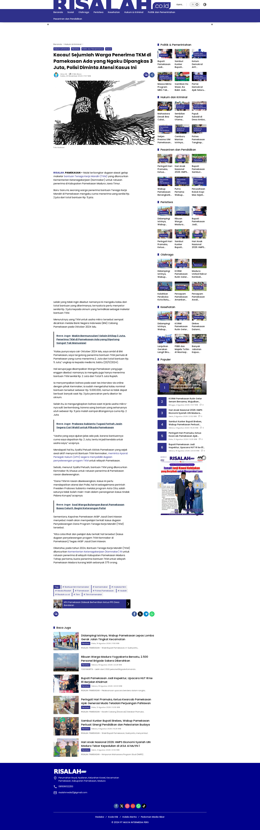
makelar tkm (120, 586)
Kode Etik (113, 816)
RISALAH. (59, 172)
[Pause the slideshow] (197, 485)
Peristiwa (75, 49)
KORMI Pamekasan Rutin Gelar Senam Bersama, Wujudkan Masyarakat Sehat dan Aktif (181, 274)
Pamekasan (83, 590)
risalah (123, 590)
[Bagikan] (152, 74)
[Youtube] (132, 806)
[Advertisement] (232, 67)
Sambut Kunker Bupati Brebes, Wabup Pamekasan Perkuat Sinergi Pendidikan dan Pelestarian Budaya (115, 722)
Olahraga (164, 288)
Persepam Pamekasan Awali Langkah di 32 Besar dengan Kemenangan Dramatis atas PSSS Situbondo (199, 296)
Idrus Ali (63, 74)
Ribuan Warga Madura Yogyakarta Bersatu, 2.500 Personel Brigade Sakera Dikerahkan (114, 658)
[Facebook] (134, 614)
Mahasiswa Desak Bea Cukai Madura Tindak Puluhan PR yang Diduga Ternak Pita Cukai (165, 116)
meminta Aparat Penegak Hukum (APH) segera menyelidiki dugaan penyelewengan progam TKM (90, 457)
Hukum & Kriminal (61, 49)
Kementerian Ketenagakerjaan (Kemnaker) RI (95, 551)
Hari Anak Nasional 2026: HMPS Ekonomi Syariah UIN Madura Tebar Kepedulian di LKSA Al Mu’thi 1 (115, 744)
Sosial (108, 49)
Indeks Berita (129, 816)
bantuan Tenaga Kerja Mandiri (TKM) (86, 176)
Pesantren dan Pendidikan (164, 129)
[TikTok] (144, 806)
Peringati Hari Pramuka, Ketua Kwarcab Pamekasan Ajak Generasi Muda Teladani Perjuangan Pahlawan (116, 701)
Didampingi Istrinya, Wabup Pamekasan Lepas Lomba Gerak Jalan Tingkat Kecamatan (117, 637)
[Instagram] (127, 806)
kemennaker (101, 586)
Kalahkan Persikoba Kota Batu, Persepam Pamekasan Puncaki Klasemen (164, 296)
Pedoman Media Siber (153, 816)
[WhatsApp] (152, 614)
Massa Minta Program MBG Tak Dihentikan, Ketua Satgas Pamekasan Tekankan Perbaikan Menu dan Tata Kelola (164, 87)
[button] (197, 4)
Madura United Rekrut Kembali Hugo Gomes (199, 274)
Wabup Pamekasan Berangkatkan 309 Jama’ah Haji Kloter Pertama (165, 192)
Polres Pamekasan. (104, 590)
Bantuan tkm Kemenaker (77, 586)
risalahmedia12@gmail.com (73, 792)
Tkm (78, 594)
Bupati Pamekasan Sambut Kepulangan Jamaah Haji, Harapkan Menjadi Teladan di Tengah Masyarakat (199, 169)
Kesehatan (181, 265)
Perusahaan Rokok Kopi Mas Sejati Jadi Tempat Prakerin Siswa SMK (199, 192)
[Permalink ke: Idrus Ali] (56, 75)
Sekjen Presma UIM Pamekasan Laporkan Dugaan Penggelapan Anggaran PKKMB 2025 (165, 139)
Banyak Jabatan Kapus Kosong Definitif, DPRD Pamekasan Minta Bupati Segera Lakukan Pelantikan (199, 349)
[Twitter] (140, 614)
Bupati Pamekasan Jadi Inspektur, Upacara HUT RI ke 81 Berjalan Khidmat (165, 64)
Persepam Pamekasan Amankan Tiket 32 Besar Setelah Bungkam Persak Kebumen (181, 296)
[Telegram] (146, 614)
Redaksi (99, 816)
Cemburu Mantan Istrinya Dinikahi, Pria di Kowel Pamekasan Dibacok (181, 139)
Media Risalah (64, 590)
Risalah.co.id (63, 594)
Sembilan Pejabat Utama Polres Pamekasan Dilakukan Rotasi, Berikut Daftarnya (181, 116)
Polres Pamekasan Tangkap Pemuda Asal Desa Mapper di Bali (199, 139)
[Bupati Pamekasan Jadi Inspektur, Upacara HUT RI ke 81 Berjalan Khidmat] (66, 684)
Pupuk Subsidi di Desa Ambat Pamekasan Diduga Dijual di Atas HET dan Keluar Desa (199, 116)
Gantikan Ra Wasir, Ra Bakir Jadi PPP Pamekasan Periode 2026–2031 (181, 87)
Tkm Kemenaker (94, 594)
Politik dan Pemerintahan (92, 49)
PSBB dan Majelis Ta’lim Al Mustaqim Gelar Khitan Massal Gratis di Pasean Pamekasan (182, 349)
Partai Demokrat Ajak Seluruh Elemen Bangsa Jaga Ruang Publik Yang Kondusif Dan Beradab (199, 87)
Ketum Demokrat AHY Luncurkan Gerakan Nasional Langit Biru (197, 64)
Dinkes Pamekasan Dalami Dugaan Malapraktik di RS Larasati (199, 326)
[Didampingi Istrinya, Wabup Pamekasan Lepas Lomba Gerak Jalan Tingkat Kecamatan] (66, 641)
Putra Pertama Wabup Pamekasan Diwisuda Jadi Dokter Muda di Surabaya (181, 192)
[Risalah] (112, 4)
